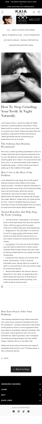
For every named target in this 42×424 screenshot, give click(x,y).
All (9, 30)
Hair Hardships (32, 35)
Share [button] (6, 358)
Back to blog (22, 369)
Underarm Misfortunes (21, 45)
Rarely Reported (29, 40)
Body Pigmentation (12, 35)
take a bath (18, 233)
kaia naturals (24, 407)
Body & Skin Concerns (23, 30)
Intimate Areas (11, 40)
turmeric (17, 225)
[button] (33, 12)
